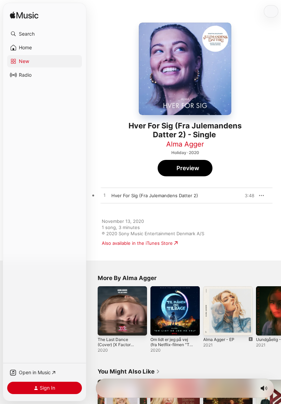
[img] (24, 16)
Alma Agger (185, 144)
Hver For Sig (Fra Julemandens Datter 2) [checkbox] (154, 195)
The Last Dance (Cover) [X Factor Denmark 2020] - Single (114, 347)
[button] (45, 34)
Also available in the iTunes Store (137, 243)
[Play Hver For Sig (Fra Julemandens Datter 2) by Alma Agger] (104, 195)
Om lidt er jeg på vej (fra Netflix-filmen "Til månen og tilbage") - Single (171, 347)
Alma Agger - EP (218, 339)
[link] (129, 371)
